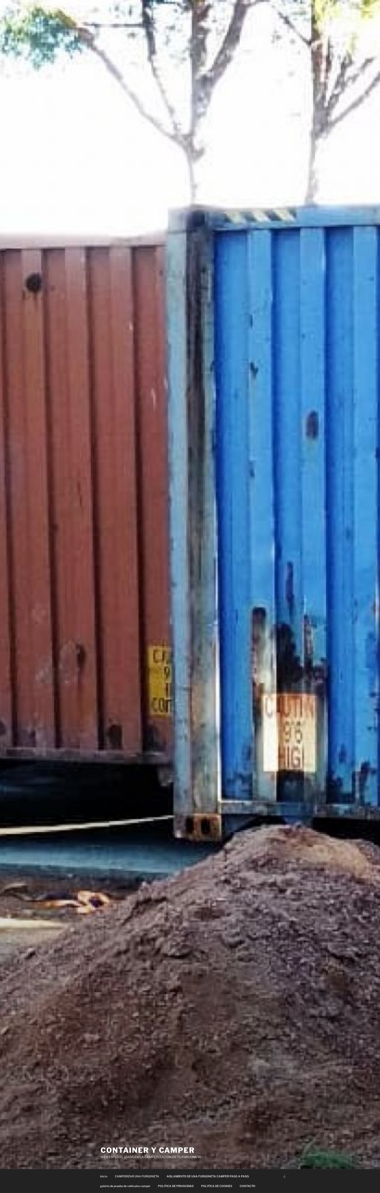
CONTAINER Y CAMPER (148, 1150)
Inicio (103, 1176)
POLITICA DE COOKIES (216, 1186)
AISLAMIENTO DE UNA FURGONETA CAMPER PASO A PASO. (208, 1176)
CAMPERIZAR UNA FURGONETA (137, 1176)
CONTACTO (247, 1186)
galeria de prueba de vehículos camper (125, 1186)
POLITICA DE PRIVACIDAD (176, 1186)
